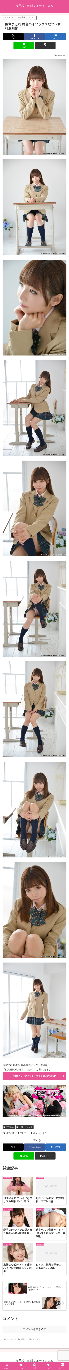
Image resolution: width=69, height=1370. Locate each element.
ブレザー (24, 1133)
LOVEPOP (10, 1133)
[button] (45, 45)
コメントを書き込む (34, 1329)
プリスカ (10, 1127)
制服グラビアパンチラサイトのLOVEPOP (34, 1076)
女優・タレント (26, 1127)
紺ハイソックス (39, 1133)
